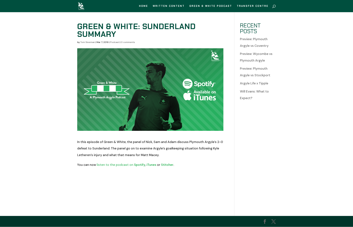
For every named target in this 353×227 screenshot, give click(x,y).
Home (143, 6)
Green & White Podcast (210, 6)
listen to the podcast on (121, 165)
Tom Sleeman (87, 42)
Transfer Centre (252, 6)
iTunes (151, 165)
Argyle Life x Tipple (254, 83)
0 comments (128, 42)
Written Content (169, 6)
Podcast (114, 42)
